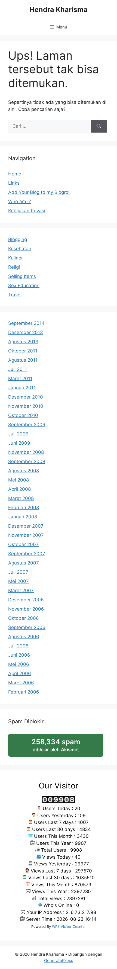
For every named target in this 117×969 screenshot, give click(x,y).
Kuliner (15, 258)
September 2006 (26, 627)
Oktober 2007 (23, 544)
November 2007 (26, 535)
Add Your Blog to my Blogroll (39, 192)
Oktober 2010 (23, 415)
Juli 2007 (18, 572)
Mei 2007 (18, 581)
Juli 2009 (18, 434)
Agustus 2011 (23, 360)
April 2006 (19, 673)
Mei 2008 (18, 480)
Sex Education (23, 285)
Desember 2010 (25, 397)
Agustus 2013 (23, 341)
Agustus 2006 (23, 636)
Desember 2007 (26, 526)
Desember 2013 (25, 332)
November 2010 (25, 406)
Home (14, 174)
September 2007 (26, 553)
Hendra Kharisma (58, 9)
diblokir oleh (61, 747)
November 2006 (26, 609)
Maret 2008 (21, 498)
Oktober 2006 (23, 618)
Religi (14, 267)
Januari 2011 (22, 387)
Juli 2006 (18, 646)
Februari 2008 (23, 507)
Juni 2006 (19, 655)
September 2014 (26, 323)
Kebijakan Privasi (26, 210)
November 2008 (26, 452)
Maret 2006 (21, 682)
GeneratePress (58, 960)
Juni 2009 (19, 443)
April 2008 (19, 489)
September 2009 (26, 424)
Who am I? (19, 201)
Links (14, 183)
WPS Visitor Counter (69, 927)
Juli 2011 (17, 369)
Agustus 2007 (23, 563)
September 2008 (26, 461)
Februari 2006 (23, 692)
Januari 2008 (22, 516)
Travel (14, 294)
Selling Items (22, 276)
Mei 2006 (18, 664)
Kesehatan (19, 248)
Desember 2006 (26, 599)
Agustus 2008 (23, 470)
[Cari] (99, 126)
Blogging (17, 239)
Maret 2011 (20, 378)
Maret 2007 (21, 590)
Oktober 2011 (22, 351)
